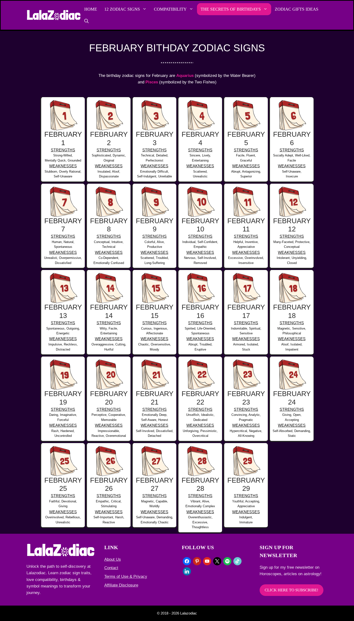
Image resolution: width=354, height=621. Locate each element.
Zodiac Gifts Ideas (296, 9)
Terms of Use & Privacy (125, 576)
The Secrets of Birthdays (231, 9)
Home (90, 9)
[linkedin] (187, 571)
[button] (86, 21)
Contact (111, 568)
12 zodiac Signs (122, 9)
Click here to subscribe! (291, 590)
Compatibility (170, 9)
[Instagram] (197, 561)
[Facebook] (187, 561)
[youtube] (207, 561)
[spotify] (227, 561)
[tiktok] (237, 561)
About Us (112, 559)
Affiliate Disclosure (121, 585)
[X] (217, 561)
